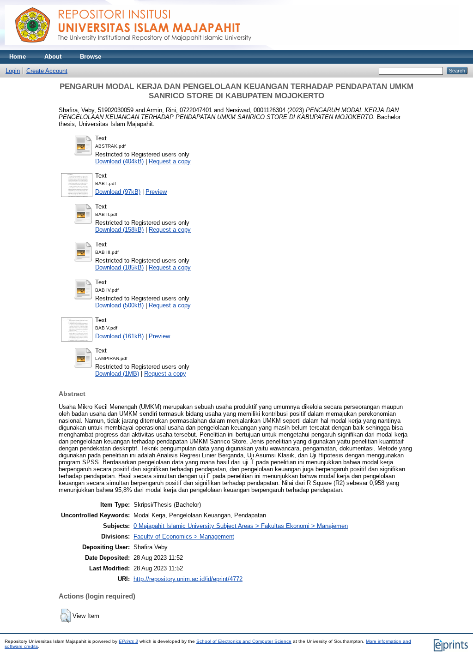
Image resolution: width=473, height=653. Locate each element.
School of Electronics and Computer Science (243, 641)
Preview (156, 191)
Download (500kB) (119, 305)
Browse (90, 56)
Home (17, 56)
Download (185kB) (119, 267)
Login (13, 70)
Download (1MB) (117, 373)
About (52, 56)
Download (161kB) (119, 336)
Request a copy (170, 161)
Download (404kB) (119, 161)
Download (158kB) (119, 229)
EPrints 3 (128, 641)
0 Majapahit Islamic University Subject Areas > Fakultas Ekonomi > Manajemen (240, 525)
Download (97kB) (117, 191)
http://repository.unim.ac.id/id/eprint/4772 (188, 578)
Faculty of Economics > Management (183, 536)
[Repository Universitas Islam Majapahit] (231, 47)
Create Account (46, 70)
